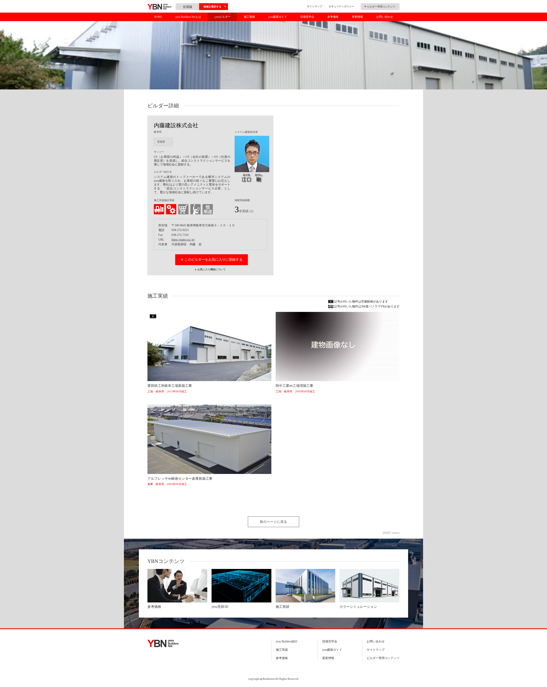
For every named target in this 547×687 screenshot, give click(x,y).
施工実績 (249, 16)
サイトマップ (314, 6)
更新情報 (357, 16)
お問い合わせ (384, 16)
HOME (158, 16)
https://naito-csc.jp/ (183, 239)
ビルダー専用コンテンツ (383, 658)
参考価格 (332, 16)
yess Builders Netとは (188, 16)
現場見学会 (307, 16)
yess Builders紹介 (287, 641)
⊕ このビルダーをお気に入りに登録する (212, 259)
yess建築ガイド (277, 16)
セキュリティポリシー (341, 6)
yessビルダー (223, 16)
